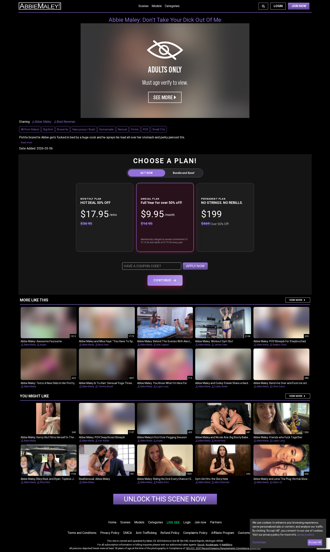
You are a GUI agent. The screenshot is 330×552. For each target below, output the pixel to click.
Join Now (298, 6)
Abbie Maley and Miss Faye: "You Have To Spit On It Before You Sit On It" (122, 341)
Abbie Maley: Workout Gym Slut (214, 341)
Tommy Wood (105, 386)
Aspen (43, 344)
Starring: (24, 121)
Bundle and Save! (183, 172)
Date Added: (27, 148)
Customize (259, 542)
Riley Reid (45, 482)
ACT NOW (146, 172)
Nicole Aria (219, 440)
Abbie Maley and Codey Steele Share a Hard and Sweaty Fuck (232, 383)
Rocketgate (212, 544)
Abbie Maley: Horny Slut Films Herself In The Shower (52, 437)
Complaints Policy (195, 533)
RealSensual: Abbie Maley (94, 478)
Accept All (315, 542)
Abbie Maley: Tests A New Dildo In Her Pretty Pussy (52, 383)
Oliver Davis (279, 386)
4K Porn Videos (30, 129)
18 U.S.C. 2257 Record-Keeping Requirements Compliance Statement (223, 548)
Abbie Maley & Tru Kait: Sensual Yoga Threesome (109, 383)
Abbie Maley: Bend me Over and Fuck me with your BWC (287, 383)
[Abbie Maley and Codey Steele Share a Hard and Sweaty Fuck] (223, 364)
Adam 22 (277, 482)
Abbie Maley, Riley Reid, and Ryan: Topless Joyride (51, 478)
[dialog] (288, 533)
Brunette (62, 129)
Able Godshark (221, 482)
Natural (122, 129)
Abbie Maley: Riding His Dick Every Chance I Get (165, 478)
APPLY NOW (195, 266)
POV (145, 129)
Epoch (201, 544)
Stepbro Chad (279, 344)
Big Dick (48, 129)
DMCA (127, 533)
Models (157, 6)
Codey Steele (220, 386)
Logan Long (162, 386)
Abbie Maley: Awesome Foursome (41, 341)
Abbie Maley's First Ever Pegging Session (162, 437)
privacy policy (305, 534)
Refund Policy (169, 533)
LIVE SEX (173, 522)
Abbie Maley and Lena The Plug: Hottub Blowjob (282, 478)
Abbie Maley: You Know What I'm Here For (162, 383)
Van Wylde (103, 440)
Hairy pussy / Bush (83, 129)
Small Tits (158, 129)
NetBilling (227, 544)
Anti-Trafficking (146, 533)
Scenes (143, 6)
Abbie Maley (30, 344)
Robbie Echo (162, 482)
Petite (135, 129)
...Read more (25, 142)
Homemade (106, 129)
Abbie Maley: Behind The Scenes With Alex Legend (167, 341)
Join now (200, 522)
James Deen (220, 344)
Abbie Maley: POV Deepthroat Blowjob (102, 437)
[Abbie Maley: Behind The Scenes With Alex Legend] (165, 323)
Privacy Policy (109, 533)
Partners (216, 522)
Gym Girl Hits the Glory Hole (211, 478)
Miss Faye (103, 344)
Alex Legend (162, 344)
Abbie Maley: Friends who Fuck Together (277, 437)
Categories (172, 6)
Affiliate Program (222, 533)
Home (112, 522)
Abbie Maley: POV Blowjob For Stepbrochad (279, 341)
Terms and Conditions (81, 533)
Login (278, 6)
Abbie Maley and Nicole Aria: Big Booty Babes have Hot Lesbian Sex (235, 437)
